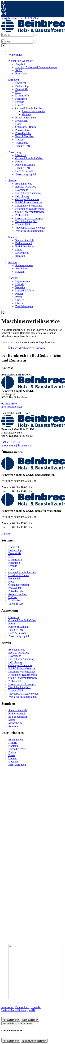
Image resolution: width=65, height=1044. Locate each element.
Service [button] (12, 180)
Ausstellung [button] (14, 152)
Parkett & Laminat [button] (25, 164)
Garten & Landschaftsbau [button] (29, 158)
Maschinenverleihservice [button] (28, 205)
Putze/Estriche (16, 591)
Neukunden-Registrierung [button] (29, 208)
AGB (32, 1010)
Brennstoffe (14, 553)
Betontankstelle (16, 649)
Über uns (13, 761)
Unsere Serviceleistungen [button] (29, 218)
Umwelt (12, 758)
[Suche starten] (35, 35)
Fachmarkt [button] (21, 98)
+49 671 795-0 (31, 18)
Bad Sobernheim (17, 716)
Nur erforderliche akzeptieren (17, 1023)
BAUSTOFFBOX (18, 652)
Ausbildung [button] (21, 268)
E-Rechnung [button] (22, 196)
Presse (11, 755)
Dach (11, 556)
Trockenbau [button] (21, 142)
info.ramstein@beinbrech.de (16, 445)
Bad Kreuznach (16, 713)
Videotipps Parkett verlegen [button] (30, 227)
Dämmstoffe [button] (22, 95)
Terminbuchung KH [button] (26, 221)
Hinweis (36, 1007)
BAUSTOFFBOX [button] (25, 186)
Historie (12, 742)
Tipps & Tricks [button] (23, 224)
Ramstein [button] (20, 255)
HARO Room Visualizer (22, 668)
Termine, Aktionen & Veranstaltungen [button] (36, 67)
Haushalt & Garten (18, 575)
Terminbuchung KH (19, 687)
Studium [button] (19, 271)
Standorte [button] (13, 237)
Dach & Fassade (17, 632)
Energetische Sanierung (21, 659)
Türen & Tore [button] (22, 145)
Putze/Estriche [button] (23, 133)
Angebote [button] (20, 64)
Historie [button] (19, 284)
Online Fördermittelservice (22, 677)
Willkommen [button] (15, 54)
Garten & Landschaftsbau (22, 572)
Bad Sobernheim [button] (24, 246)
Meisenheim (15, 722)
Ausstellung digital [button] (25, 174)
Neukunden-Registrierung (22, 674)
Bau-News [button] (21, 73)
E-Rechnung (15, 662)
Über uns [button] (13, 277)
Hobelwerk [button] (21, 120)
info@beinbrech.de (11, 18)
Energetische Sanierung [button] (28, 193)
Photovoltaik (15, 587)
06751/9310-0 (9, 403)
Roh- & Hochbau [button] (24, 136)
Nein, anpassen (30, 1019)
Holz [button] (18, 123)
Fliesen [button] (19, 104)
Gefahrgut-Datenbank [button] (27, 199)
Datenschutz (22, 1007)
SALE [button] (18, 70)
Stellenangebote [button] (24, 265)
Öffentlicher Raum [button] (25, 126)
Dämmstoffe (15, 559)
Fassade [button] (19, 101)
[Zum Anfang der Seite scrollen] (2, 1017)
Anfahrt (5, 533)
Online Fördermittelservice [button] (29, 211)
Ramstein (13, 726)
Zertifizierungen (17, 764)
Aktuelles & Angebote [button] (20, 60)
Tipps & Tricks (16, 690)
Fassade (12, 565)
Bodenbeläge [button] (22, 86)
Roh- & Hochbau (17, 594)
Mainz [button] (18, 249)
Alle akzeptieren (11, 1019)
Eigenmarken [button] (22, 281)
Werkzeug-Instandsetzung (22, 696)
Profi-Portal (14, 681)
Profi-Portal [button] (21, 215)
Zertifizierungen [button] (24, 306)
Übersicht (13, 547)
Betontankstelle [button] (23, 183)
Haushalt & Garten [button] (25, 117)
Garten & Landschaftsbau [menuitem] (29, 108)
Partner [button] (19, 293)
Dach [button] (18, 92)
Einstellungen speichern (34, 1040)
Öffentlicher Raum (18, 584)
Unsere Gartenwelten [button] (33, 111)
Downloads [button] (21, 189)
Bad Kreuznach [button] (23, 243)
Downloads (14, 655)
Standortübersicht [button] (24, 240)
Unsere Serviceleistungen (22, 684)
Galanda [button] (26, 114)
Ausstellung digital (18, 636)
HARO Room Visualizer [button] (28, 202)
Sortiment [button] (13, 79)
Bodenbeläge (15, 550)
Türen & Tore (15, 603)
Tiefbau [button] (19, 139)
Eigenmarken (15, 739)
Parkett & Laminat (18, 626)
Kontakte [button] (20, 287)
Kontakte (13, 745)
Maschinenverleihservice (21, 671)
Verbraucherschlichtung (14, 1010)
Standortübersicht (17, 710)
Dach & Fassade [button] (24, 170)
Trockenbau (14, 600)
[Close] (2, 1038)
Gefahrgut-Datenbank (20, 665)
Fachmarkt (14, 562)
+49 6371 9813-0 (10, 441)
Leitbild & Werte (17, 748)
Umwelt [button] (19, 299)
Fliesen (12, 569)
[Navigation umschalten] (2, 39)
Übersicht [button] (20, 82)
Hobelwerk (14, 578)
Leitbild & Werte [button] (24, 290)
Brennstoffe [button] (21, 89)
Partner (12, 752)
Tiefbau (12, 597)
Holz (11, 581)
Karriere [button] (12, 262)
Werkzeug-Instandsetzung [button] (29, 230)
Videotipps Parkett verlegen (23, 693)
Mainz (11, 719)
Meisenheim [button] (22, 252)
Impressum (7, 1007)
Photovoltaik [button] (22, 130)
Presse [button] (18, 296)
